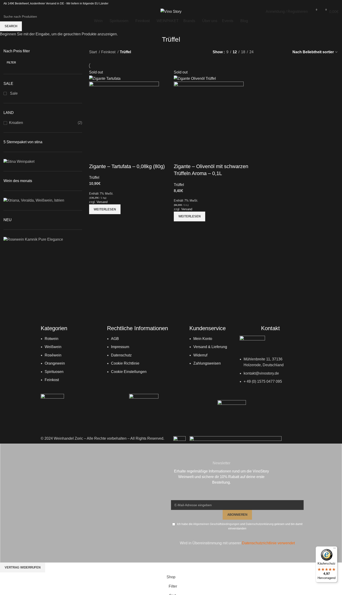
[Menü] (334, 549)
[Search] (5, 11)
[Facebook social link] (323, 3)
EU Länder (101, 3)
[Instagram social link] (329, 3)
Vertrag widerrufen (22, 567)
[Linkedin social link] (335, 3)
